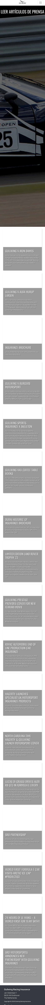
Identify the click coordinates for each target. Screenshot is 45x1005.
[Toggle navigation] (40, 3)
